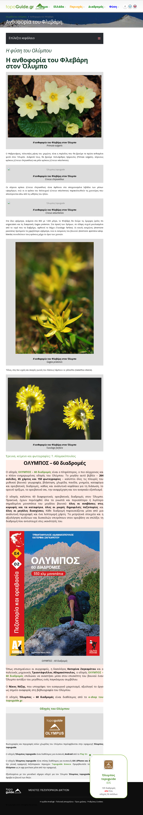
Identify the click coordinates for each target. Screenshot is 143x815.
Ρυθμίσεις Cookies (95, 801)
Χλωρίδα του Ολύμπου (16, 16)
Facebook (125, 6)
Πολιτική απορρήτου (65, 801)
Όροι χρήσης (80, 801)
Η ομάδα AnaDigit (47, 801)
